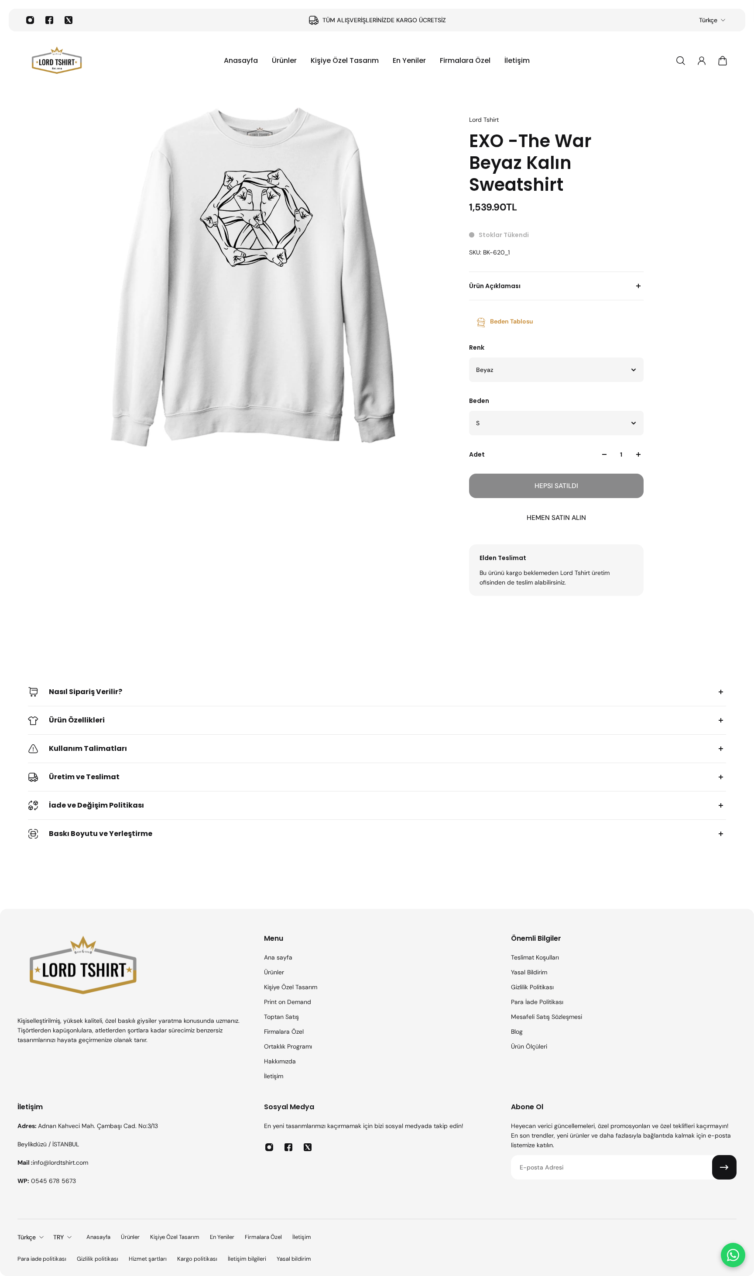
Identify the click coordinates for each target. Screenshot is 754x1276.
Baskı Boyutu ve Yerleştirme (100, 834)
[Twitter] (68, 20)
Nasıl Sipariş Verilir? (85, 692)
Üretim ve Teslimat (84, 777)
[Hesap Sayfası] (701, 60)
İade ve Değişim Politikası (96, 805)
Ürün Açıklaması (495, 286)
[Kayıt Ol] (724, 1167)
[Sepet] (722, 60)
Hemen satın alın (556, 517)
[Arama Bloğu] (680, 60)
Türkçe (708, 20)
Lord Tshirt (484, 120)
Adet (477, 454)
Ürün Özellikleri (77, 720)
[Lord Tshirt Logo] (56, 60)
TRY (58, 1237)
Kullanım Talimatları (88, 748)
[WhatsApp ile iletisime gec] (733, 1255)
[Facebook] (49, 20)
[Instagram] (30, 20)
